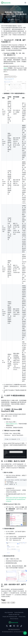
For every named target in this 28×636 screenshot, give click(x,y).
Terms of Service (14, 618)
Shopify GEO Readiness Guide (10, 616)
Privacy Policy (22, 616)
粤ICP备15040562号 (14, 629)
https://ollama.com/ (11, 423)
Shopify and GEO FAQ (14, 614)
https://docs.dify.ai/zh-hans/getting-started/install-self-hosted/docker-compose (16, 499)
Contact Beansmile (18, 612)
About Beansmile (9, 612)
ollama (5, 68)
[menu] (25, 2)
